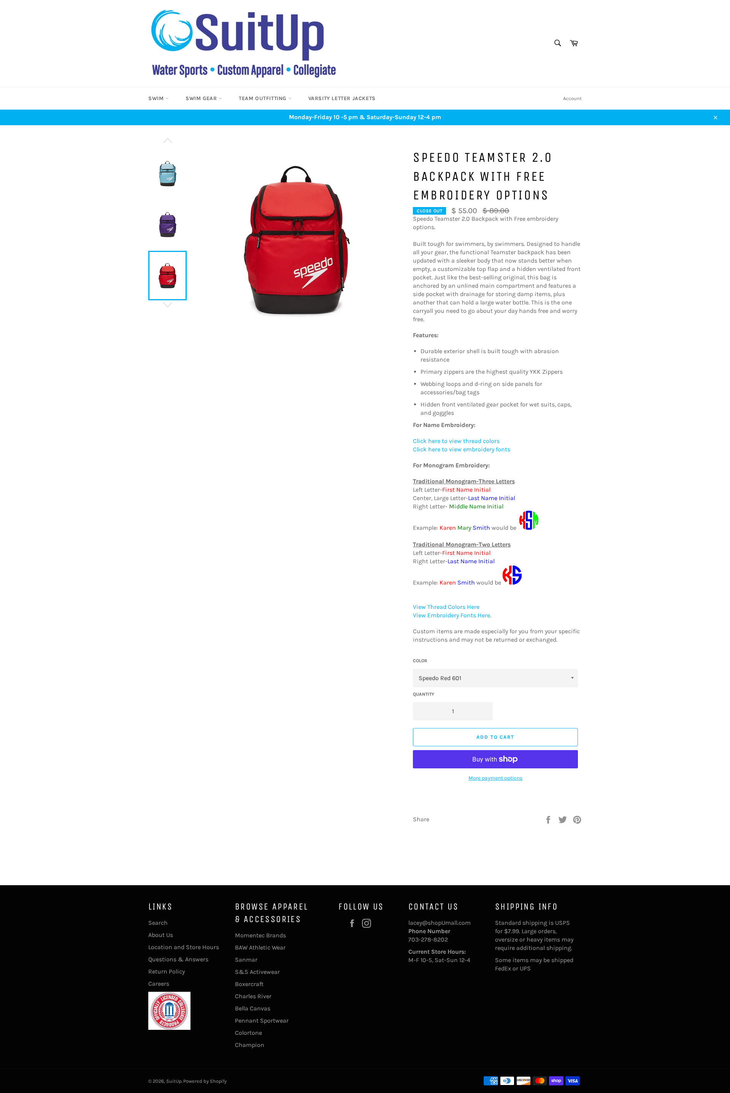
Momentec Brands (260, 935)
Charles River (253, 996)
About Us (160, 934)
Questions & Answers (178, 959)
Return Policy (166, 971)
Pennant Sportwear (262, 1020)
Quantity (423, 694)
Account (572, 98)
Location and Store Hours (183, 947)
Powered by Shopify (205, 1081)
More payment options (495, 778)
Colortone (248, 1032)
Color (420, 660)
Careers (158, 983)
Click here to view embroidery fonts (461, 449)
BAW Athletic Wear (260, 947)
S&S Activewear (257, 971)
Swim (156, 98)
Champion (249, 1044)
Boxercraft (249, 984)
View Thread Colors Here (446, 606)
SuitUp (173, 1081)
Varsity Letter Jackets (342, 98)
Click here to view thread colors (456, 441)
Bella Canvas (252, 1008)
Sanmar (246, 959)
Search (158, 922)
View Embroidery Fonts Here (451, 615)
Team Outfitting (263, 98)
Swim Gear (202, 98)
